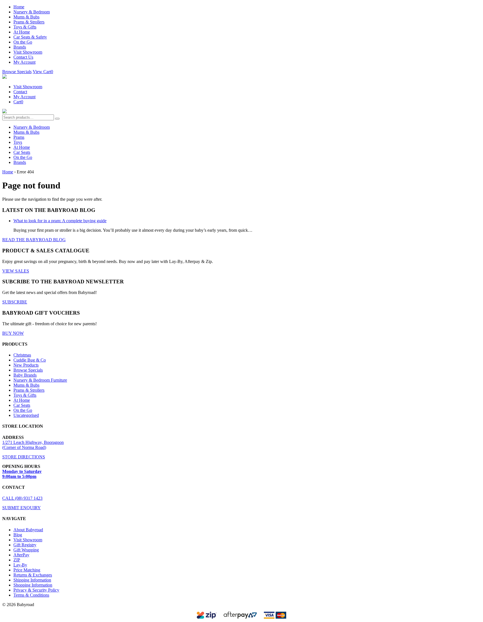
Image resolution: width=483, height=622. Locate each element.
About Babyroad (28, 529)
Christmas (22, 355)
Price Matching (26, 570)
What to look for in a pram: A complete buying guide (59, 220)
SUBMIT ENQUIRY (21, 507)
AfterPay (21, 554)
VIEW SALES (15, 271)
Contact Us (23, 57)
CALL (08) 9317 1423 (22, 498)
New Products (26, 365)
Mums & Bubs (26, 17)
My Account (24, 62)
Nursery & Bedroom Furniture (40, 380)
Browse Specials (17, 71)
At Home (21, 32)
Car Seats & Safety (30, 37)
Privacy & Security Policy (36, 590)
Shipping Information (32, 580)
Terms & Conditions (31, 595)
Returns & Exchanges (32, 575)
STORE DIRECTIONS (23, 456)
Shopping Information (32, 585)
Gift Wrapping (26, 549)
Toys (17, 142)
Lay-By (20, 565)
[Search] (57, 118)
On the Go (22, 42)
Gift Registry (24, 544)
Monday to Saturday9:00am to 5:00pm (22, 474)
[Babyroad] (4, 77)
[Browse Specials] (4, 111)
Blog (17, 534)
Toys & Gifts (24, 27)
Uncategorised (26, 415)
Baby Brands (25, 375)
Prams (18, 137)
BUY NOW (13, 333)
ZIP (16, 560)
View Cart (43, 71)
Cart (18, 101)
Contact (20, 91)
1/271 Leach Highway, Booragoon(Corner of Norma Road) (33, 445)
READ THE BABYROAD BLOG (34, 239)
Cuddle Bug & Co (29, 360)
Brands (19, 47)
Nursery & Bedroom (31, 11)
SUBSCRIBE (14, 302)
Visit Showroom (27, 52)
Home (18, 6)
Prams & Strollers (28, 22)
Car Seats (21, 152)
